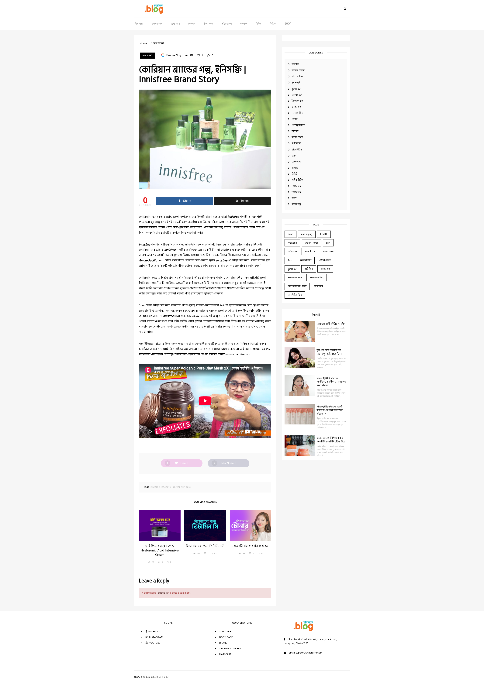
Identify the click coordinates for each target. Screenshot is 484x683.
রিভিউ (258, 23)
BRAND (223, 643)
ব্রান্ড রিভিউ (297, 149)
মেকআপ (191, 23)
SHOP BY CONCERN (230, 648)
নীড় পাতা (139, 23)
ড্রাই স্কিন (309, 269)
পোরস (294, 119)
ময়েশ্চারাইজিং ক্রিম (297, 286)
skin (328, 243)
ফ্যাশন (295, 131)
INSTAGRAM (156, 637)
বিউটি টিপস (297, 137)
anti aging (306, 234)
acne (290, 234)
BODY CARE (226, 637)
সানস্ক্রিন (318, 286)
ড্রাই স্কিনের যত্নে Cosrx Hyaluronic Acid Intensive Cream (160, 550)
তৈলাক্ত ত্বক (297, 101)
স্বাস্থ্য (294, 198)
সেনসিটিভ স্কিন (295, 295)
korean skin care (182, 487)
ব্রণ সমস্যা (296, 143)
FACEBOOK (154, 631)
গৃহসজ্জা (296, 82)
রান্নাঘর (295, 168)
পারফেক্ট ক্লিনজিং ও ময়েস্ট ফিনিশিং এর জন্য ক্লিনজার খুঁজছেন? (330, 410)
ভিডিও (273, 23)
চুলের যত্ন (175, 23)
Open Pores (311, 243)
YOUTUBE (154, 643)
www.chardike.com (237, 354)
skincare (292, 251)
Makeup (292, 243)
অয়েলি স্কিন (305, 260)
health (323, 234)
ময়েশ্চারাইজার (295, 277)
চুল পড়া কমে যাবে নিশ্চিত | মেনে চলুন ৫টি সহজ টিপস (329, 352)
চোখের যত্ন (297, 95)
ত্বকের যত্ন (157, 23)
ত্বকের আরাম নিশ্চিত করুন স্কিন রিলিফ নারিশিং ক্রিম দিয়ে (331, 439)
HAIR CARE (225, 654)
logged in (162, 593)
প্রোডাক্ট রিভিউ (298, 125)
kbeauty (166, 487)
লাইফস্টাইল (227, 23)
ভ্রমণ (294, 155)
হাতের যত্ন (296, 204)
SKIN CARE (225, 631)
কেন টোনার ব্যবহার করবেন (250, 546)
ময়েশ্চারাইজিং (316, 277)
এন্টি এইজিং (298, 76)
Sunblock (310, 251)
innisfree (155, 487)
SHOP (288, 23)
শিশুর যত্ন (208, 23)
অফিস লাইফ (298, 70)
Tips (290, 260)
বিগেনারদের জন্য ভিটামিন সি (205, 546)
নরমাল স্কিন (297, 113)
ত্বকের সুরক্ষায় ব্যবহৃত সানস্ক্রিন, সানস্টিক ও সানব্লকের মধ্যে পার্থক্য (332, 381)
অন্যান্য (243, 23)
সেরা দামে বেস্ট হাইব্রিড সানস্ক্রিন (332, 324)
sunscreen (328, 251)
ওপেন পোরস (325, 260)
